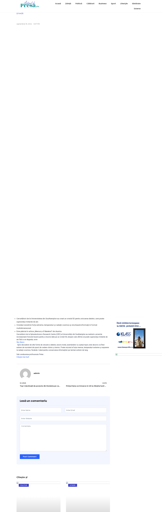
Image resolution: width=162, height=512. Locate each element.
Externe (137, 8)
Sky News (20, 342)
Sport (113, 3)
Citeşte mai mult (23, 357)
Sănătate (136, 3)
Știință (68, 3)
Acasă (58, 3)
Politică (78, 3)
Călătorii (90, 3)
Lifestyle (124, 3)
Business (103, 3)
